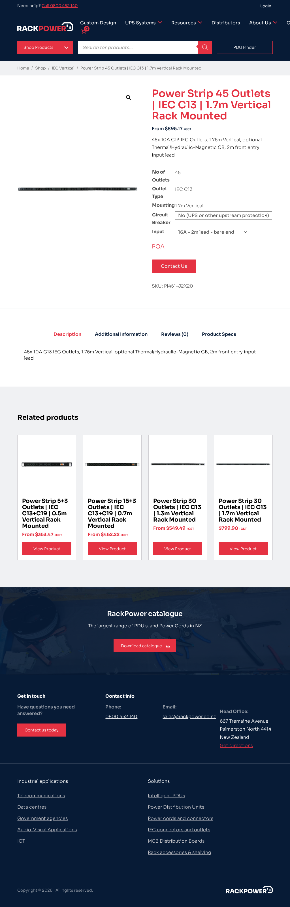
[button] (45, 47)
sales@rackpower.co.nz (189, 717)
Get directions (236, 745)
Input (158, 232)
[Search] (205, 47)
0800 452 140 (121, 717)
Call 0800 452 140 (60, 5)
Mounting (163, 205)
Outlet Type (159, 192)
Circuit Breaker (161, 218)
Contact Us (174, 266)
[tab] (67, 334)
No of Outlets (161, 176)
